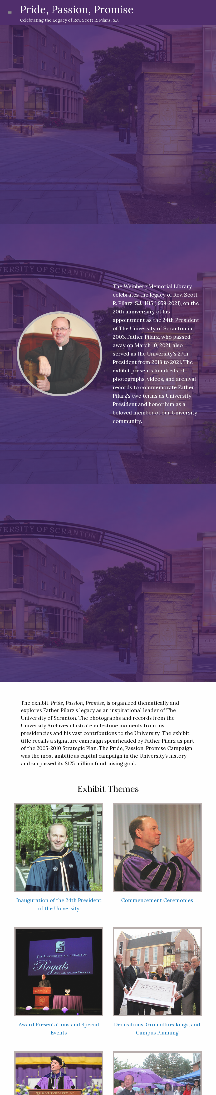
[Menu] (10, 12)
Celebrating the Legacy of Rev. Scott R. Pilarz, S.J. (77, 13)
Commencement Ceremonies (157, 900)
